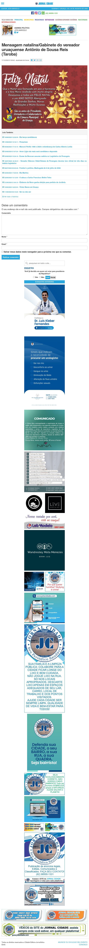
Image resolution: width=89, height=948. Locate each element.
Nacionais (82, 20)
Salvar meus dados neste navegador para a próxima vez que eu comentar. (38, 251)
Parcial (53, 277)
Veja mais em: (7, 20)
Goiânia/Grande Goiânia (66, 20)
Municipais (29, 20)
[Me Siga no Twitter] (18, 32)
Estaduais (49, 20)
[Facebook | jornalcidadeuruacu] (32, 13)
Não (42, 277)
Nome (4, 236)
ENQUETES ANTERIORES (45, 282)
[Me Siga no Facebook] (15, 32)
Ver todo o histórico (11, 196)
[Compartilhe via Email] (40, 60)
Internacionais (9, 22)
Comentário (6, 213)
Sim (36, 277)
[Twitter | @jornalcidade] (39, 13)
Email (4, 244)
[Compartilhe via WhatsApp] (37, 60)
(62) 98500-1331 (51, 13)
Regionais (39, 20)
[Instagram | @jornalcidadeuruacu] (36, 13)
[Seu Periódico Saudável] (44, 3)
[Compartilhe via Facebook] (31, 60)
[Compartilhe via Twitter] (34, 60)
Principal (18, 20)
